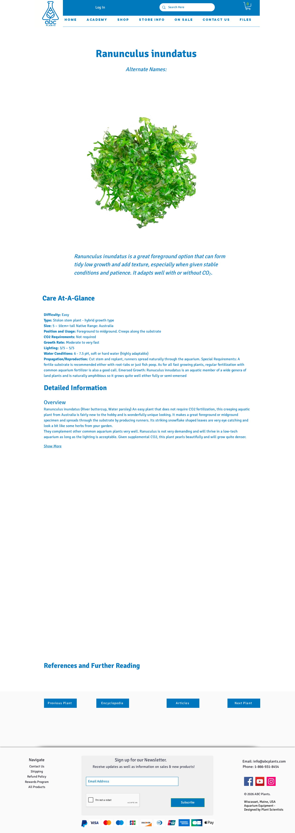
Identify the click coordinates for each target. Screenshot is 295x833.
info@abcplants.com (269, 761)
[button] (248, 6)
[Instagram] (271, 781)
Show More (53, 446)
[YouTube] (259, 781)
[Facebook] (248, 781)
